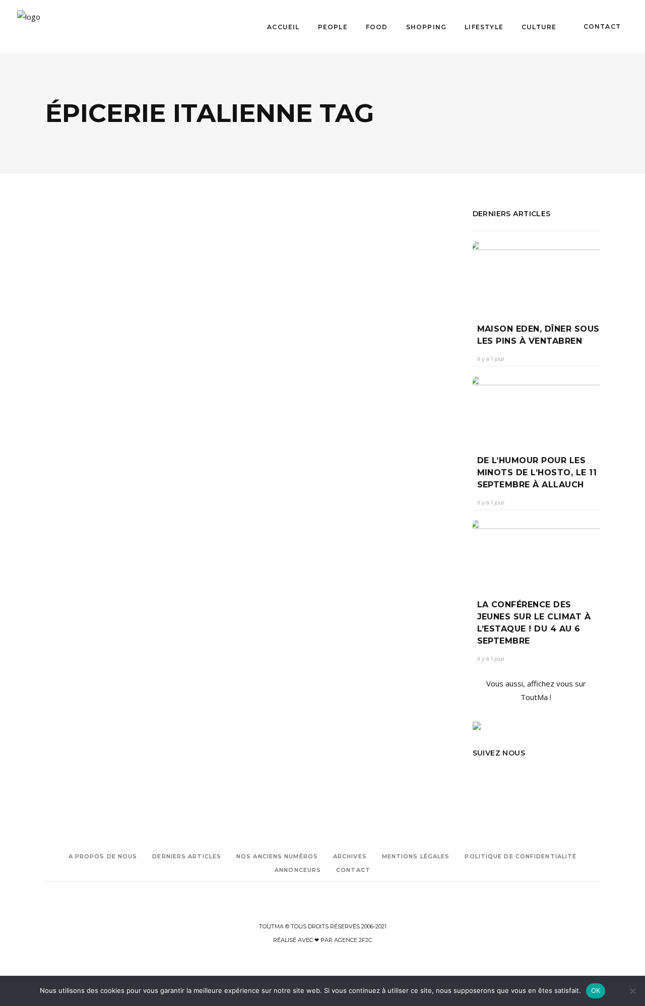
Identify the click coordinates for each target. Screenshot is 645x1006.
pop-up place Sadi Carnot (296, 568)
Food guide (113, 521)
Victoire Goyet (73, 413)
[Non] (632, 991)
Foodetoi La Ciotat (285, 539)
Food (105, 353)
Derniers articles (186, 856)
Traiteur (270, 582)
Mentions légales (416, 856)
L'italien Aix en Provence (80, 535)
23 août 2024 (123, 413)
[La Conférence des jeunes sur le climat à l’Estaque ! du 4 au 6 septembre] (536, 552)
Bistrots (74, 353)
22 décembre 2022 (350, 404)
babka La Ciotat (282, 483)
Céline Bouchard (290, 404)
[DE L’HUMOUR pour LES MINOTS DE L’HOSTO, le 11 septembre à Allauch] (536, 408)
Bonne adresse (66, 507)
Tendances (314, 358)
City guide (105, 507)
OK (596, 990)
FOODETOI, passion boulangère (357, 385)
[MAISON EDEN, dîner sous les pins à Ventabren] (536, 275)
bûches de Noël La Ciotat (316, 497)
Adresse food (63, 492)
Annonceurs (298, 869)
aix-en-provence (108, 492)
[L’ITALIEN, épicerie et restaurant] (144, 281)
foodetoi (323, 525)
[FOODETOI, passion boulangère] (358, 283)
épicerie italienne (69, 521)
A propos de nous (103, 856)
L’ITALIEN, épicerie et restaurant (107, 388)
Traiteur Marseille (283, 596)
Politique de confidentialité (520, 856)
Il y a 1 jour (490, 358)
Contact (353, 869)
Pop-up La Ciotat (320, 553)
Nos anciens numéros (277, 856)
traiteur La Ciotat (311, 582)
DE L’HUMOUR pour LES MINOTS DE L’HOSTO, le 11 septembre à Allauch (537, 472)
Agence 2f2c (353, 940)
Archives (350, 856)
